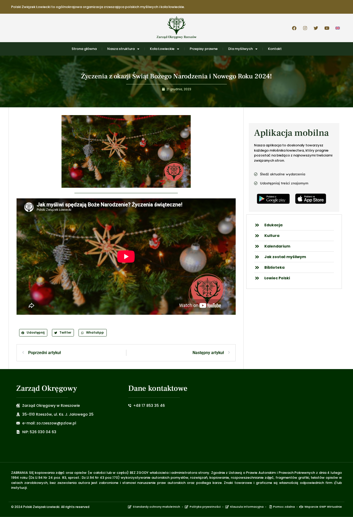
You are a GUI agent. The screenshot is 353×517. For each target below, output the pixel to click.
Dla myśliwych (240, 48)
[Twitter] (315, 28)
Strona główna (84, 48)
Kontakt (275, 48)
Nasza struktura (121, 48)
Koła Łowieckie (162, 48)
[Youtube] (326, 28)
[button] (33, 332)
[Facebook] (294, 28)
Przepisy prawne (204, 48)
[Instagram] (305, 28)
